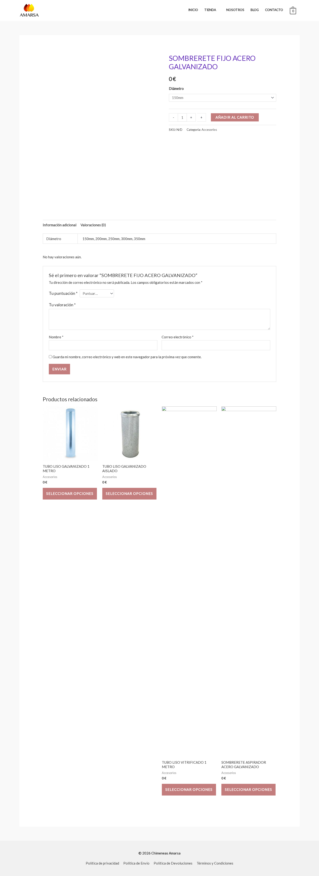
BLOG (255, 10)
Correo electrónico (178, 337)
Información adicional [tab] (59, 225)
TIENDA (210, 10)
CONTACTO (274, 10)
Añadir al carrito (235, 117)
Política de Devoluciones (173, 863)
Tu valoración (62, 304)
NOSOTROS (235, 10)
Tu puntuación (63, 293)
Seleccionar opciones (69, 493)
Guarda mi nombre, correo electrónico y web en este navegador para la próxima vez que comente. (127, 357)
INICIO (193, 10)
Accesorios (209, 129)
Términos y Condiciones (215, 863)
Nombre (56, 337)
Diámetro (176, 88)
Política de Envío (136, 863)
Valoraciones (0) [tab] (93, 225)
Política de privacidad (102, 863)
